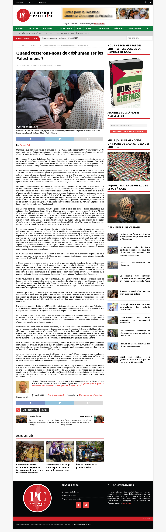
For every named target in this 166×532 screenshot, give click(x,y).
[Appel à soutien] (106, 18)
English (31, 2)
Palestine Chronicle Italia (71, 499)
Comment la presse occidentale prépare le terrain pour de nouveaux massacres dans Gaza (29, 468)
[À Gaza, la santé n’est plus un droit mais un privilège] (113, 294)
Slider (59, 65)
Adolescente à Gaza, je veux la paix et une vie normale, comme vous (58, 467)
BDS (79, 29)
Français (19, 2)
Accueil (20, 29)
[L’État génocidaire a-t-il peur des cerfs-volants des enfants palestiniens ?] (113, 307)
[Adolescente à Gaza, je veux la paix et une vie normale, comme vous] (60, 451)
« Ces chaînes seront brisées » (28, 33)
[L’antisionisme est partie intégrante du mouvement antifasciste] (113, 320)
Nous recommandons (48, 65)
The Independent (56, 395)
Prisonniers (135, 29)
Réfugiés (119, 29)
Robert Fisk (25, 145)
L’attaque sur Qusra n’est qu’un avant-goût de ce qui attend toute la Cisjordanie (135, 236)
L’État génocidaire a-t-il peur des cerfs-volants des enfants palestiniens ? (135, 307)
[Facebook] (145, 2)
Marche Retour (30, 410)
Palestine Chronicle (69, 496)
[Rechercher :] (139, 38)
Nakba (44, 410)
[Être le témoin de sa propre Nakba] (90, 451)
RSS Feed (146, 518)
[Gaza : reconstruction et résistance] (113, 265)
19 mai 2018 (24, 65)
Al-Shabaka (66, 29)
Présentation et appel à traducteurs (72, 33)
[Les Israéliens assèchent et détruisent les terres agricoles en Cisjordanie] (113, 333)
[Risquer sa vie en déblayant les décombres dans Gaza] (113, 346)
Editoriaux (48, 29)
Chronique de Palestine (90, 395)
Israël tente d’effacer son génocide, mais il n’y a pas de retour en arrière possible (135, 359)
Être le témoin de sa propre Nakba (86, 466)
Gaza (88, 29)
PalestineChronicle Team (82, 525)
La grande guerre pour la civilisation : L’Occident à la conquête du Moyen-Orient (68, 384)
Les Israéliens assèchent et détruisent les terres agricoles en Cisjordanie (135, 333)
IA (147, 29)
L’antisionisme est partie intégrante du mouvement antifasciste (135, 320)
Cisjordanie (103, 29)
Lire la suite (126, 503)
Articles (33, 29)
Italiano (42, 2)
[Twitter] (150, 2)
